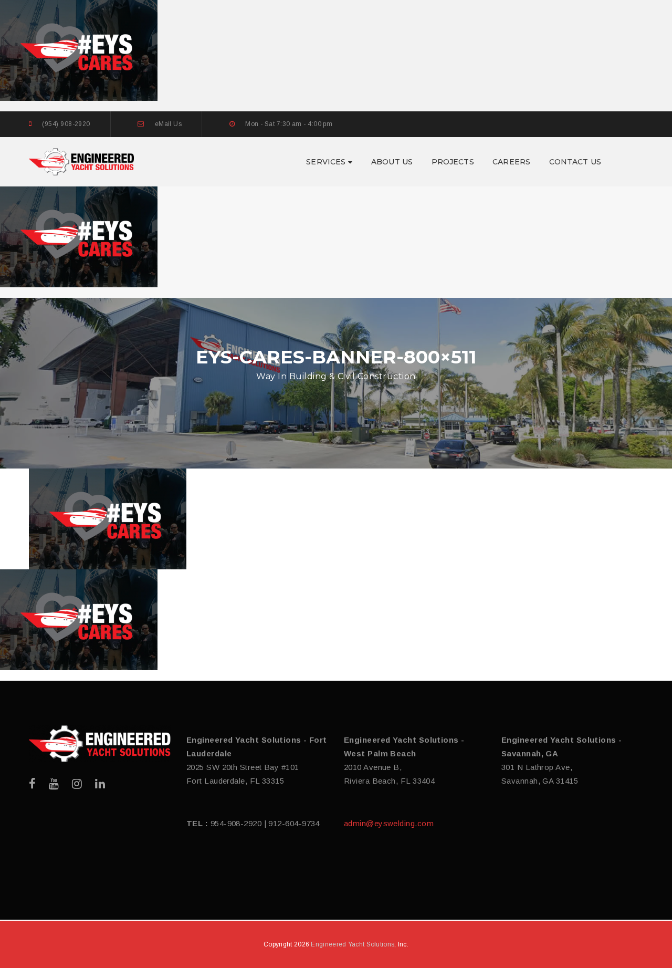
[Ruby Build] (100, 743)
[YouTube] (54, 783)
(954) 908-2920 (66, 124)
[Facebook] (32, 783)
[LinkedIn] (100, 783)
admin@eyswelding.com (389, 823)
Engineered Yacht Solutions (352, 944)
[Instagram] (77, 783)
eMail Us (168, 124)
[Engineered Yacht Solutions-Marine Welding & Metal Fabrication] (81, 161)
